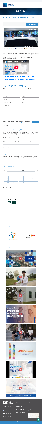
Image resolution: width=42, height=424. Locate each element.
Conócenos (17, 405)
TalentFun (17, 408)
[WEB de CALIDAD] (6, 410)
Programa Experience (19, 406)
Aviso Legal (5, 413)
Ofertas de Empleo (22, 408)
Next (37, 235)
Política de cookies (6, 414)
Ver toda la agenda (21, 191)
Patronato (17, 409)
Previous (3, 235)
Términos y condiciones (7, 416)
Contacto (24, 413)
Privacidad (9, 413)
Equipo (21, 409)
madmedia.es (23, 422)
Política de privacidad (33, 92)
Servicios (20, 413)
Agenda (23, 412)
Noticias (17, 413)
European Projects (18, 412)
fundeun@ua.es (6, 0)
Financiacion (22, 410)
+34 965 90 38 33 (12, 0)
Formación (17, 410)
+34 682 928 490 (18, 0)
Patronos (24, 409)
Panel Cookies (5, 417)
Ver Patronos (21, 222)
